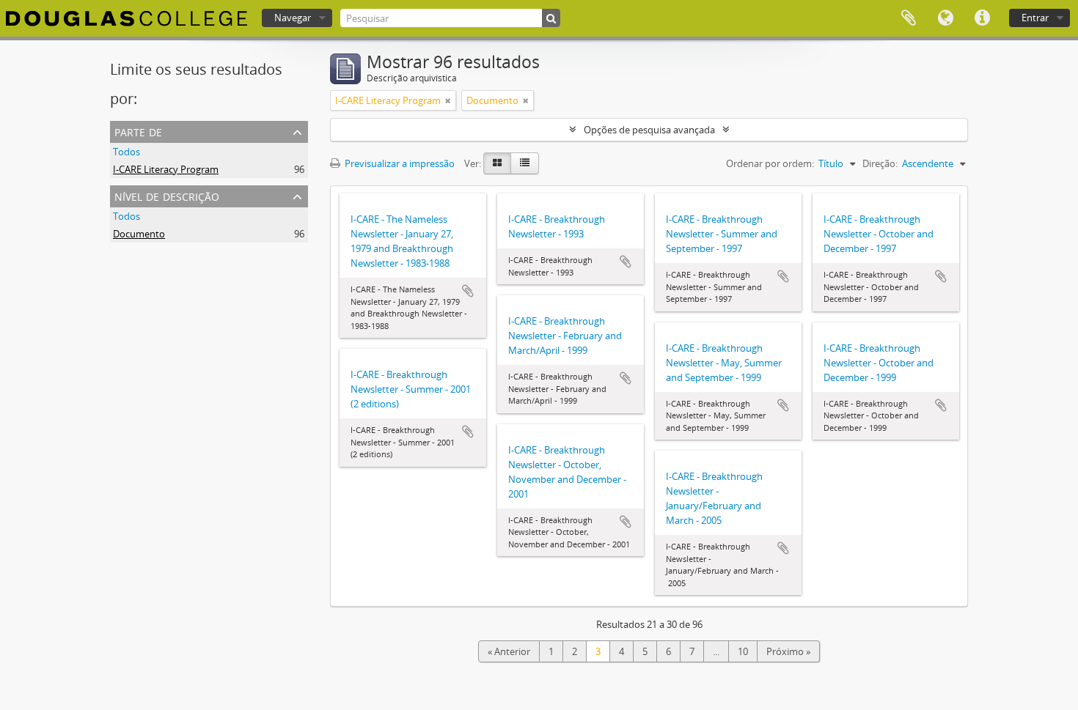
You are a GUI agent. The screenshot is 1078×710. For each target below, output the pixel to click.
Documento (139, 233)
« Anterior (509, 651)
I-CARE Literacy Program (166, 169)
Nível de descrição (166, 195)
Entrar (1035, 17)
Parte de (138, 131)
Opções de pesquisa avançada (649, 129)
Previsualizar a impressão (398, 163)
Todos (126, 151)
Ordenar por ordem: (770, 163)
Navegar (292, 17)
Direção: (880, 163)
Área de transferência (908, 18)
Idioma (945, 18)
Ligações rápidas (982, 18)
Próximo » (788, 651)
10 (743, 651)
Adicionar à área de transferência (468, 291)
